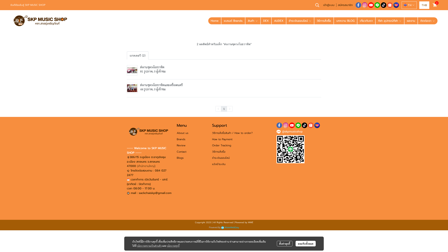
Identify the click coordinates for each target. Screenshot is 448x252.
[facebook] (358, 5)
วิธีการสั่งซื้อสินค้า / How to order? (232, 133)
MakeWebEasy (232, 227)
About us (182, 133)
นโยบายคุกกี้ (173, 245)
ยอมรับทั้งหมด (305, 243)
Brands (181, 139)
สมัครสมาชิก (345, 5)
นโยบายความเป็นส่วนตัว (149, 245)
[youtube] (371, 5)
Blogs (180, 158)
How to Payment (222, 139)
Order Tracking (221, 145)
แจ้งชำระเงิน (218, 164)
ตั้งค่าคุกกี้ (284, 243)
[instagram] (365, 5)
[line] (377, 5)
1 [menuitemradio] (224, 108)
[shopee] (390, 5)
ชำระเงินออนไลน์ (221, 158)
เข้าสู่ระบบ (328, 5)
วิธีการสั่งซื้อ (218, 152)
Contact (181, 152)
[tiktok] (383, 5)
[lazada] (396, 5)
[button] (317, 5)
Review (181, 145)
